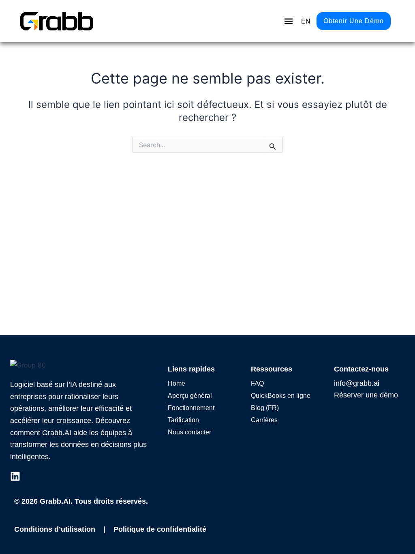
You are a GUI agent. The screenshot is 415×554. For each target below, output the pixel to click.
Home (176, 383)
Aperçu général (190, 395)
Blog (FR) (265, 407)
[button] (288, 21)
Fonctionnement (191, 407)
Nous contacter (189, 432)
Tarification (183, 420)
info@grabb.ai (356, 383)
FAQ (257, 383)
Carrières (264, 420)
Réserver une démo (366, 395)
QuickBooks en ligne (280, 395)
